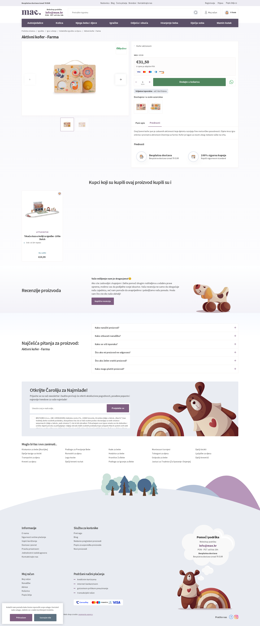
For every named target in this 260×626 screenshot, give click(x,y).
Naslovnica (104, 3)
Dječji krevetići (202, 457)
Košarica (26, 591)
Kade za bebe (115, 449)
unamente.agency (85, 614)
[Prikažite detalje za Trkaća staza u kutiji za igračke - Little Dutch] (42, 209)
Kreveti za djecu (29, 461)
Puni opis (140, 122)
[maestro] (102, 602)
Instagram (236, 617)
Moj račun (26, 579)
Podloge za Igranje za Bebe (121, 461)
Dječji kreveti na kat (74, 461)
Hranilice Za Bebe (117, 457)
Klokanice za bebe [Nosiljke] (35, 449)
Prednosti (155, 122)
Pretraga (195, 12)
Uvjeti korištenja (29, 541)
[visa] (116, 602)
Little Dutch (42, 232)
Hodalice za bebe (116, 453)
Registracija (210, 3)
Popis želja (27, 594)
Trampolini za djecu (31, 457)
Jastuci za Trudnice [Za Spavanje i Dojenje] (171, 461)
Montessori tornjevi (161, 449)
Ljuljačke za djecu (203, 453)
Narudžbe (26, 583)
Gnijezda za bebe (160, 457)
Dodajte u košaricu (189, 82)
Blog (113, 3)
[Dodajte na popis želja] (59, 193)
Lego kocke (70, 457)
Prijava (220, 3)
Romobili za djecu (73, 453)
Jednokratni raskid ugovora (34, 552)
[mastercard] (94, 602)
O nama (25, 533)
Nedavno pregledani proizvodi (87, 541)
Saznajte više (45, 617)
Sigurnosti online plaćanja (34, 537)
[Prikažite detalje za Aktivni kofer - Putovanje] (156, 107)
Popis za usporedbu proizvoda (87, 545)
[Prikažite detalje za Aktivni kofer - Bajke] (141, 107)
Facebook (231, 617)
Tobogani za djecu (160, 453)
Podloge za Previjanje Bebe (77, 449)
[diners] (110, 602)
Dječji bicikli (200, 449)
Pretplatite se (118, 408)
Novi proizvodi (80, 548)
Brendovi (132, 3)
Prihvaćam (21, 618)
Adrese (25, 587)
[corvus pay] (82, 602)
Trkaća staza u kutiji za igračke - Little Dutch (42, 238)
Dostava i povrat (29, 545)
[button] (121, 79)
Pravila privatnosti (30, 548)
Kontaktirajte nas (145, 3)
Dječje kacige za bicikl (32, 453)
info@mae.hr (54, 12)
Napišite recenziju (103, 301)
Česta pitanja (121, 3)
